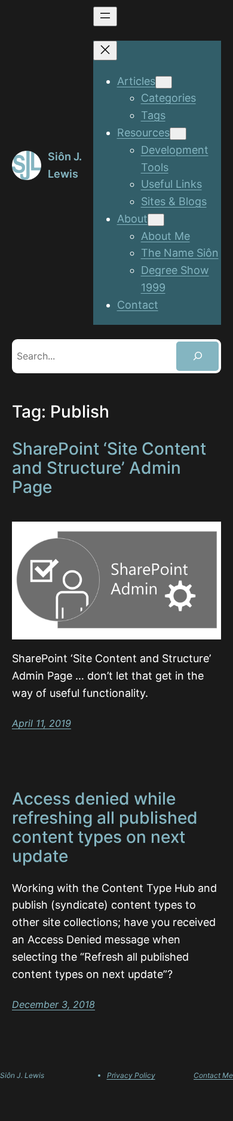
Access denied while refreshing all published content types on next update (105, 827)
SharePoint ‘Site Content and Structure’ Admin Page (109, 468)
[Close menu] (105, 50)
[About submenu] (156, 220)
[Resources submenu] (178, 133)
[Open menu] (105, 16)
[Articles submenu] (163, 82)
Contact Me (213, 1075)
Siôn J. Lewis (22, 1075)
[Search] (197, 356)
